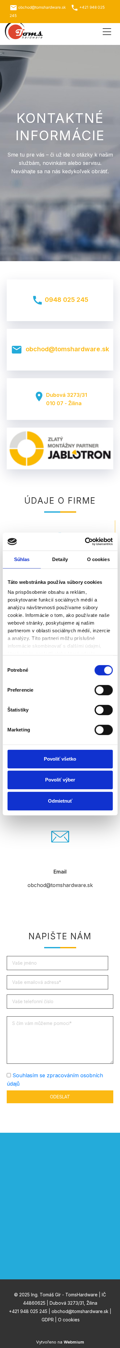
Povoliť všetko (60, 759)
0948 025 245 (60, 300)
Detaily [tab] (60, 559)
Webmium (74, 1342)
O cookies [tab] (98, 559)
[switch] (103, 690)
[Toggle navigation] (107, 30)
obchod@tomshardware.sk (60, 349)
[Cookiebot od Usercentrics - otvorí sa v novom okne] (85, 541)
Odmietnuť (60, 801)
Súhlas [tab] (22, 559)
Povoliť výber (60, 779)
